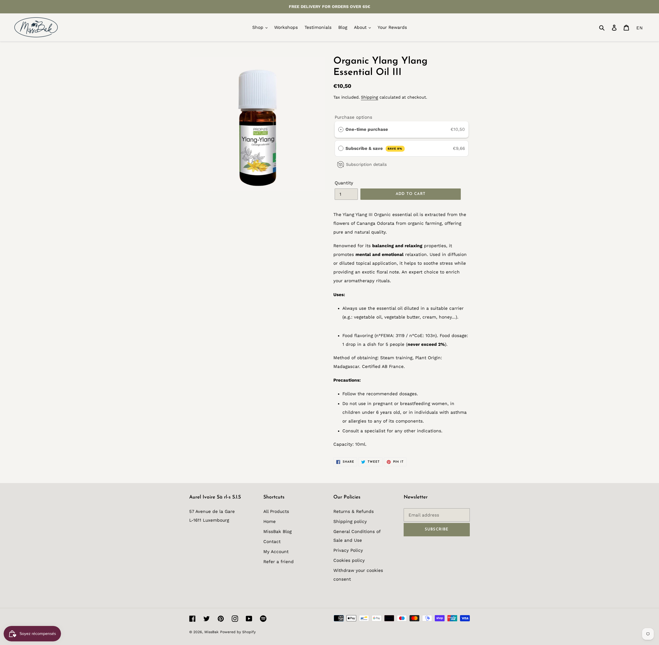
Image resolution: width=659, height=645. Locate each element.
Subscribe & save (373, 148)
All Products (276, 511)
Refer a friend (278, 561)
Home (269, 521)
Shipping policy (350, 521)
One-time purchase (366, 129)
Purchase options (353, 117)
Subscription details (366, 164)
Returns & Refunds (353, 511)
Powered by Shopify (238, 632)
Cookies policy (349, 560)
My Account (276, 551)
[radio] (340, 129)
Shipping (369, 97)
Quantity (344, 182)
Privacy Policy (348, 550)
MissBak (211, 632)
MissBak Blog (277, 531)
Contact (272, 541)
